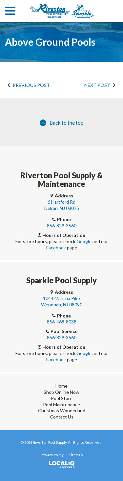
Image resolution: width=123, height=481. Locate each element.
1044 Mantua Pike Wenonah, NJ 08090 (61, 301)
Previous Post (31, 85)
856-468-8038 (61, 321)
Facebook (56, 247)
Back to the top (67, 122)
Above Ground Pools (50, 42)
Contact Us (61, 416)
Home (61, 386)
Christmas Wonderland (61, 410)
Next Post (97, 85)
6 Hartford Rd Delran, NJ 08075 (61, 205)
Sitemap (76, 455)
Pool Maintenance (61, 404)
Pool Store (61, 398)
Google (84, 241)
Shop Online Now (61, 392)
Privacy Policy (52, 455)
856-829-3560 (61, 225)
